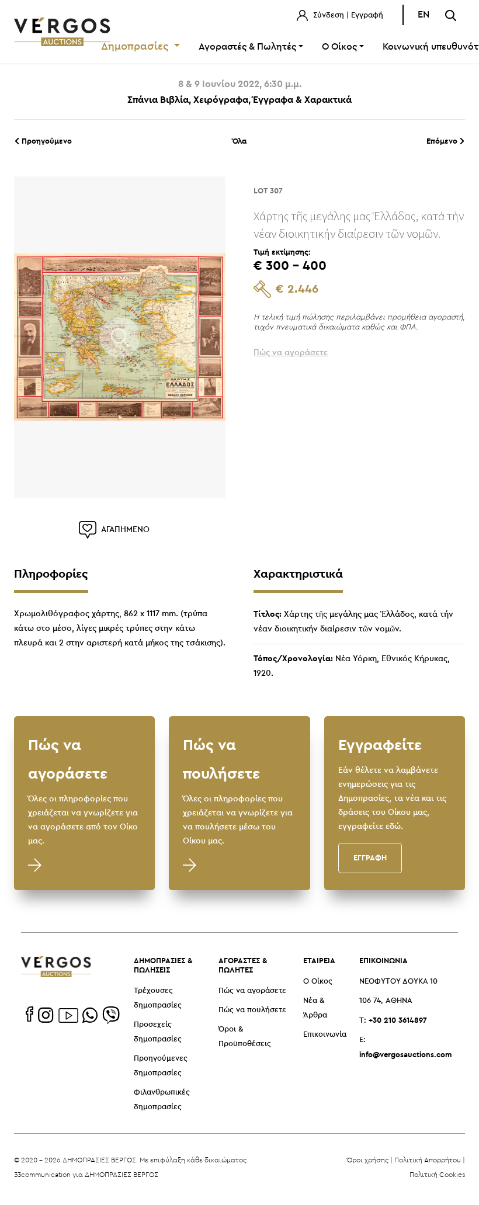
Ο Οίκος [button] (339, 47)
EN (423, 15)
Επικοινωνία (324, 1035)
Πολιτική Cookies (437, 1174)
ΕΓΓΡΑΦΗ (370, 857)
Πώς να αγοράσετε (252, 991)
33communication (42, 1174)
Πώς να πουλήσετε (252, 1010)
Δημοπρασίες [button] (136, 47)
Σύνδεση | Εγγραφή (347, 15)
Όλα (239, 140)
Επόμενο (443, 140)
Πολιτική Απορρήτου (427, 1159)
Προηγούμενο (45, 140)
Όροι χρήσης (367, 1159)
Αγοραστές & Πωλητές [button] (247, 47)
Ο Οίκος (317, 982)
